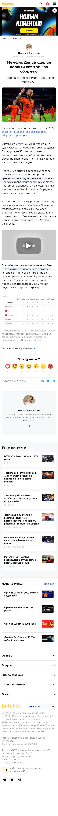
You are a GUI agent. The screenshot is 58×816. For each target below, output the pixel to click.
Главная (5, 38)
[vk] (4, 779)
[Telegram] (54, 381)
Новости (17, 38)
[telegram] (19, 779)
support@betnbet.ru (20, 756)
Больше (49, 584)
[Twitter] (48, 381)
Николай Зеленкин (29, 53)
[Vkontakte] (42, 381)
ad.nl (36, 348)
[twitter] (12, 779)
